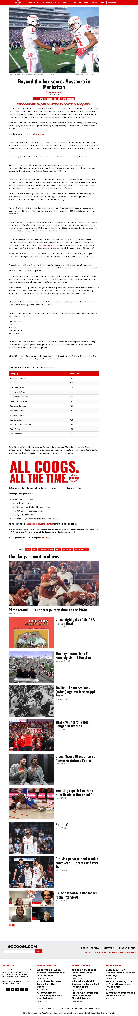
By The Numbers (67, 98)
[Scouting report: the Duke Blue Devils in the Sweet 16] (31, 803)
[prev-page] (10, 925)
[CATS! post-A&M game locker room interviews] (31, 906)
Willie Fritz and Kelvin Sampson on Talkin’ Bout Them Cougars (85, 984)
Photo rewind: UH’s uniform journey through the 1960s (48, 609)
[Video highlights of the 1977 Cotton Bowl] (31, 632)
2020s (28, 549)
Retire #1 (62, 824)
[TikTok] (17, 989)
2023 (34, 549)
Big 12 (56, 98)
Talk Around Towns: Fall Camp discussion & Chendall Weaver (84, 995)
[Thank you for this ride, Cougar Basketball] (31, 735)
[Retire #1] (31, 838)
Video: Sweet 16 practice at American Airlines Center (75, 758)
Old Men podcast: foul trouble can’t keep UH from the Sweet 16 (77, 862)
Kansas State (67, 549)
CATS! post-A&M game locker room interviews (76, 895)
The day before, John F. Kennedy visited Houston (73, 655)
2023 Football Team (46, 549)
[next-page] (13, 925)
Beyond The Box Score (42, 98)
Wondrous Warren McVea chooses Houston (120, 994)
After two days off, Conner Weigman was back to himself (49, 995)
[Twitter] (22, 989)
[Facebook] (8, 989)
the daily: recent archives (34, 556)
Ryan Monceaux (54, 92)
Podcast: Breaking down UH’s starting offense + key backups (119, 984)
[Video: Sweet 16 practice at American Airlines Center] (31, 769)
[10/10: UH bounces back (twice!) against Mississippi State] (31, 701)
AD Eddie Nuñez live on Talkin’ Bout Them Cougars (49, 984)
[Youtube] (26, 989)
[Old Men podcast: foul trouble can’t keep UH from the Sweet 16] (31, 872)
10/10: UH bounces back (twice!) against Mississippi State (75, 691)
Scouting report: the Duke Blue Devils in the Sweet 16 (75, 792)
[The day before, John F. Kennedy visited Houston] (31, 667)
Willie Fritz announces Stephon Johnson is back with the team (51, 972)
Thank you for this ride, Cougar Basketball (72, 724)
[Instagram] (12, 989)
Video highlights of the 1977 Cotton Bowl (75, 621)
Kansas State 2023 (81, 549)
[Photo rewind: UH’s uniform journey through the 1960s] (54, 583)
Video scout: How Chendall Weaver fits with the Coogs (120, 972)
